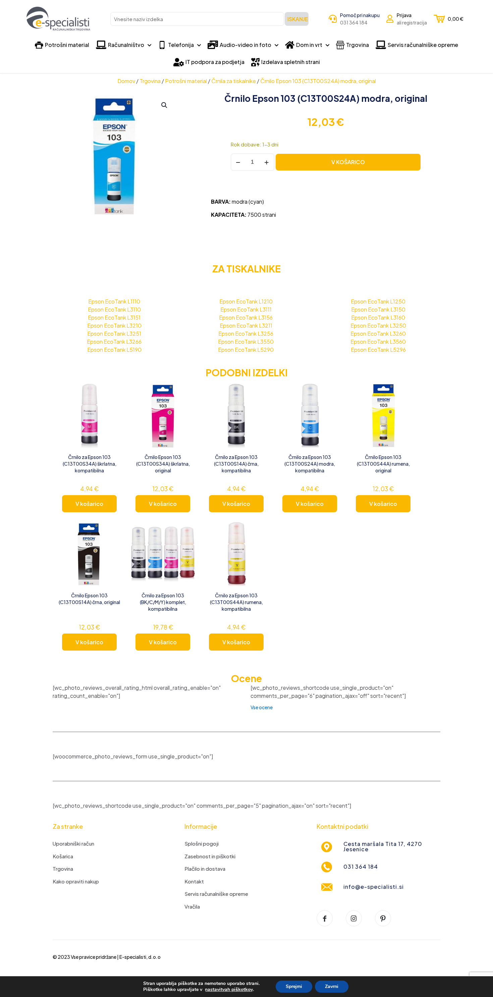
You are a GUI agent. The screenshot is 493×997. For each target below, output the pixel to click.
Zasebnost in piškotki (209, 856)
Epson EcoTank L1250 (378, 301)
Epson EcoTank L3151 (114, 317)
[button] (164, 105)
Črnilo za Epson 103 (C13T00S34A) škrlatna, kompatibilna (89, 463)
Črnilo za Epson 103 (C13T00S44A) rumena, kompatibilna (236, 602)
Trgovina (150, 80)
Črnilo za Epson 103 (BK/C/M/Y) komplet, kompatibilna (163, 602)
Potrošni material (186, 80)
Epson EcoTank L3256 (245, 333)
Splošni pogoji (201, 843)
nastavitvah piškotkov (229, 990)
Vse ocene (262, 707)
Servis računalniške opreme (216, 893)
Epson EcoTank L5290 (246, 349)
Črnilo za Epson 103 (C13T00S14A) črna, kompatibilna (236, 463)
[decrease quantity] (238, 162)
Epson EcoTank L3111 (246, 309)
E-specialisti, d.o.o (140, 957)
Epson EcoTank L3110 (114, 309)
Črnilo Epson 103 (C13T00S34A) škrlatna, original (163, 463)
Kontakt (194, 881)
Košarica (63, 856)
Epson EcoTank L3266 (114, 341)
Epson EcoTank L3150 (378, 309)
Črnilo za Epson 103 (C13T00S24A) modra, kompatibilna (309, 463)
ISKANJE (297, 18)
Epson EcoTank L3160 (378, 317)
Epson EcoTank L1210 (246, 301)
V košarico (89, 503)
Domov (126, 80)
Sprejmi (294, 986)
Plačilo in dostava (204, 868)
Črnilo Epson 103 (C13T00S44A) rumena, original (383, 463)
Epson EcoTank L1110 (114, 301)
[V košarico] (113, 392)
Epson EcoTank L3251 (114, 333)
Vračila (192, 906)
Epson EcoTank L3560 (378, 341)
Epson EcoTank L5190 (114, 349)
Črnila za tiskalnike (233, 80)
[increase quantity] (267, 162)
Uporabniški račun (73, 843)
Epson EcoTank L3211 (246, 325)
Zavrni (331, 986)
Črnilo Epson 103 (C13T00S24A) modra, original (318, 80)
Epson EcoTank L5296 (378, 349)
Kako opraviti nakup (76, 881)
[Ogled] (113, 407)
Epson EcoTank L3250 (378, 325)
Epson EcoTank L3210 (114, 325)
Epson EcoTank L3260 (378, 333)
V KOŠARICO (348, 161)
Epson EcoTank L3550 (246, 341)
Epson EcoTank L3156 (246, 317)
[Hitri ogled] (113, 421)
